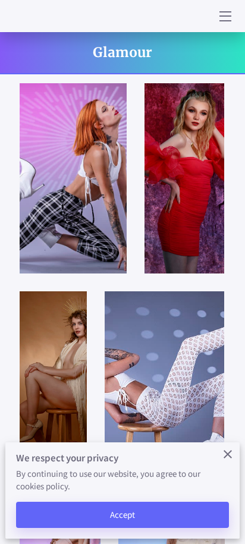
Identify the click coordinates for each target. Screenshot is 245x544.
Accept (123, 514)
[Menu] (224, 16)
